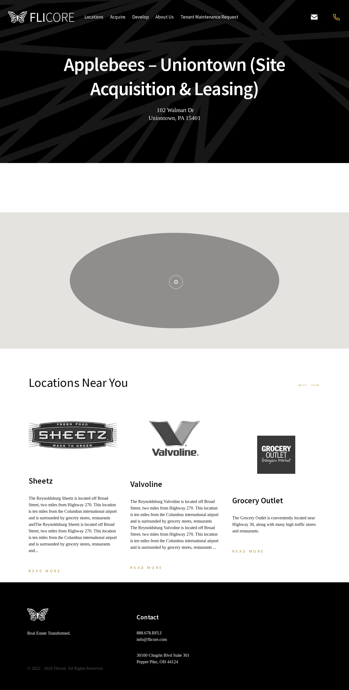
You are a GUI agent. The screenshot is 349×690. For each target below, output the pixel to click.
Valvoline (146, 484)
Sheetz (41, 481)
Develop (140, 17)
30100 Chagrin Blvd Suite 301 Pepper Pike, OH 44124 (163, 658)
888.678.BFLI (336, 17)
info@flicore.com (152, 639)
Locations (94, 17)
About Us (164, 17)
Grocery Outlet (257, 500)
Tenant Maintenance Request (209, 17)
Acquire (117, 17)
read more (45, 570)
